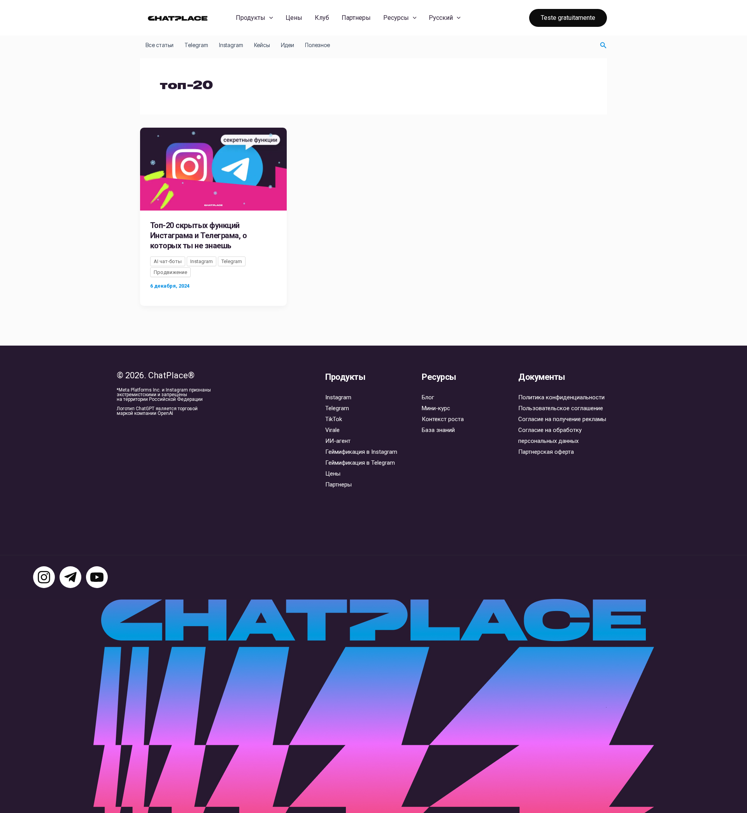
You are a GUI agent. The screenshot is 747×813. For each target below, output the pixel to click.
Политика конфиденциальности (561, 397)
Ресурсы (396, 17)
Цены (294, 17)
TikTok (333, 419)
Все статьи (160, 45)
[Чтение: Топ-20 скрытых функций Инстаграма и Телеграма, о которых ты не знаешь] (213, 168)
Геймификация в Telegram (360, 462)
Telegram (196, 45)
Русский (441, 17)
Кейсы (262, 45)
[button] (269, 18)
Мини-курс (436, 408)
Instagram (231, 45)
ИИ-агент (338, 440)
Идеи (287, 45)
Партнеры (356, 17)
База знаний (438, 430)
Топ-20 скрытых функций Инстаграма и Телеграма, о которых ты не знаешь (198, 235)
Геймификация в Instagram (361, 451)
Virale (332, 430)
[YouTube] (97, 577)
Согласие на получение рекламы (562, 419)
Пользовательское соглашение (560, 408)
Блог (428, 397)
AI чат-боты (168, 261)
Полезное (317, 45)
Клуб (322, 17)
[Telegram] (70, 577)
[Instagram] (44, 577)
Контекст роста (443, 419)
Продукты (250, 17)
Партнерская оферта (546, 451)
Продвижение (170, 272)
